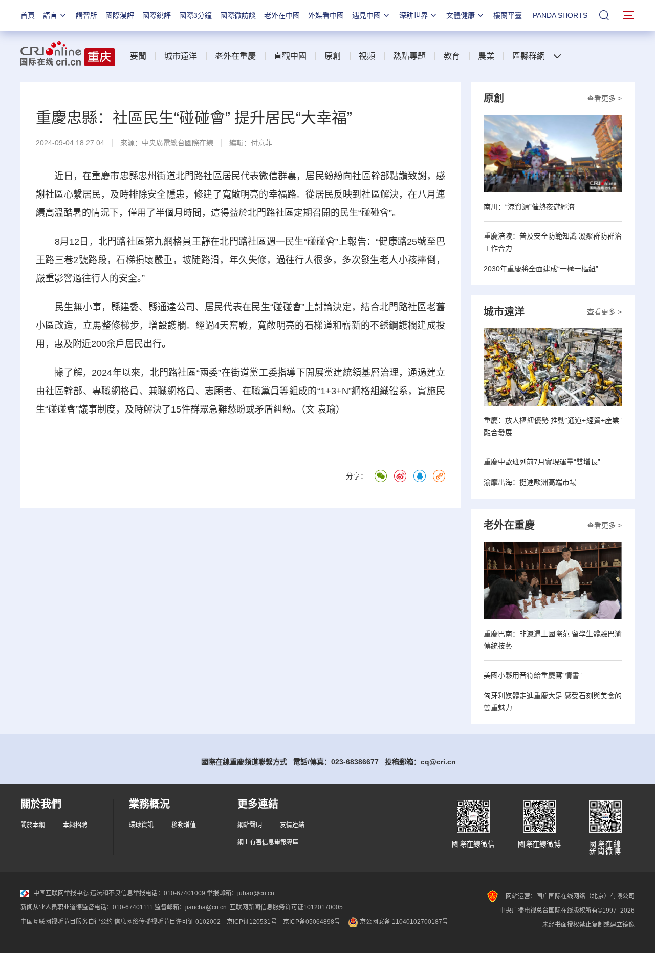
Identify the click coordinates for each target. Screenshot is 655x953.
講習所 (86, 15)
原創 (332, 56)
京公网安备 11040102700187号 (403, 921)
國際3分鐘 (195, 15)
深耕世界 (413, 15)
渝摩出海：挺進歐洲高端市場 (530, 482)
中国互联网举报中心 (61, 893)
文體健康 (460, 15)
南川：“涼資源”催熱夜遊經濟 (529, 207)
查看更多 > (604, 98)
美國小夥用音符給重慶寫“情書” (533, 675)
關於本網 (32, 825)
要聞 (138, 56)
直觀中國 (290, 56)
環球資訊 (141, 825)
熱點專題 (409, 56)
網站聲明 (249, 825)
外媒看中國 (326, 15)
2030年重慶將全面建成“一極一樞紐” (541, 269)
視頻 (367, 56)
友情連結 (292, 825)
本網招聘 (75, 825)
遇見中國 (366, 15)
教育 (452, 56)
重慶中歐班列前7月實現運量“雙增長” (542, 462)
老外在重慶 (235, 56)
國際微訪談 (238, 15)
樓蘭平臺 (507, 15)
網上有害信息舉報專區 (268, 842)
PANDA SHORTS (560, 15)
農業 (486, 56)
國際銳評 (156, 15)
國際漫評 (119, 15)
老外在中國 (282, 15)
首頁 (27, 15)
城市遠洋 (180, 56)
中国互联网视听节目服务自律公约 (66, 921)
